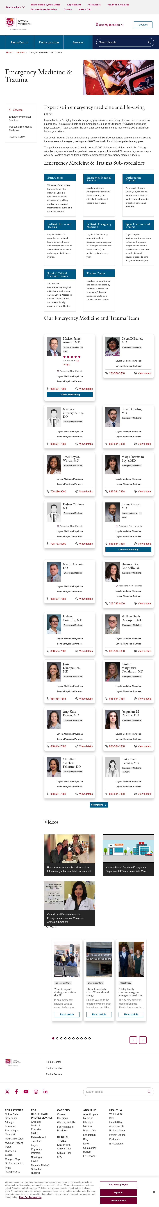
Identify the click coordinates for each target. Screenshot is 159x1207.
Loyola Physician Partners (36, 1149)
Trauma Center (17, 136)
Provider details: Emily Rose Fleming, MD (128, 776)
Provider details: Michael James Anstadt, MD (69, 367)
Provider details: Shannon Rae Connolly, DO (128, 584)
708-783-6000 (56, 543)
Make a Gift (85, 9)
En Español (89, 1156)
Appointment (74, 4)
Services (78, 42)
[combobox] (125, 42)
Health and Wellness (118, 4)
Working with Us (66, 1122)
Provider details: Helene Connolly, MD (69, 634)
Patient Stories (117, 1135)
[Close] (154, 1191)
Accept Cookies (118, 1200)
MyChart (143, 24)
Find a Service (54, 1074)
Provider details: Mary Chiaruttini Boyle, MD (128, 474)
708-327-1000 (115, 373)
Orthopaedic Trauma (133, 178)
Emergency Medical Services (20, 118)
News (86, 1143)
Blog (85, 1139)
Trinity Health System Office (45, 4)
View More (100, 805)
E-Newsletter (116, 1143)
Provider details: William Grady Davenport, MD (128, 634)
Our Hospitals (13, 7)
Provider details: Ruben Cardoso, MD (69, 524)
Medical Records (14, 1138)
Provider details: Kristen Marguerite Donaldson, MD (128, 681)
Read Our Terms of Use (30, 1197)
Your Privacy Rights (118, 1184)
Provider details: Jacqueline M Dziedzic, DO (128, 729)
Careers (68, 9)
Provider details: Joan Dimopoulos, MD (69, 681)
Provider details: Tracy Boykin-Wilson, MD (69, 474)
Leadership (89, 1135)
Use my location (109, 25)
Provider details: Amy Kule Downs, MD (69, 729)
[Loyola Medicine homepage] (18, 29)
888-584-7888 (56, 388)
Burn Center (55, 177)
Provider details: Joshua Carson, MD (128, 528)
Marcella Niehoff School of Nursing (40, 1169)
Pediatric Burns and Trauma (59, 225)
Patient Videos (117, 1130)
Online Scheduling (76, 394)
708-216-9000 (56, 491)
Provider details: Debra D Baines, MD (128, 356)
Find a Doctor (19, 42)
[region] (99, 991)
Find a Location (49, 42)
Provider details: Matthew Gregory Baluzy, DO (69, 426)
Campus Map (12, 1159)
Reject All (118, 1192)
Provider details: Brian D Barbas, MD (128, 426)
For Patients (94, 4)
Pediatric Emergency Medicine (20, 128)
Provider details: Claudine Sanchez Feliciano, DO (69, 776)
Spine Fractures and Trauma (138, 225)
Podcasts (114, 1139)
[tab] (53, 1038)
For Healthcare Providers (44, 9)
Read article (67, 980)
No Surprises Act (14, 1163)
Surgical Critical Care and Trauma (57, 274)
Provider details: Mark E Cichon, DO (69, 581)
